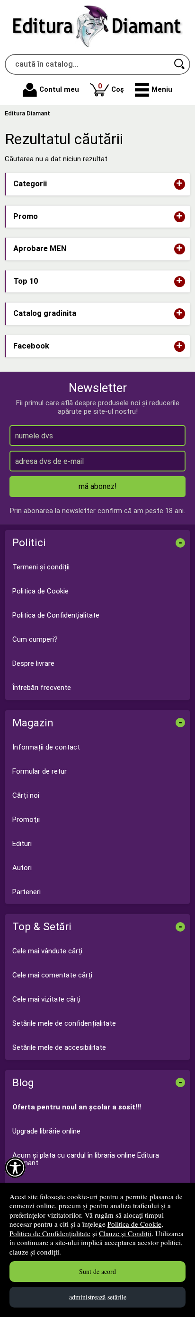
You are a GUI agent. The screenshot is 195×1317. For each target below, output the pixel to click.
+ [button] (179, 184)
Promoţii (26, 819)
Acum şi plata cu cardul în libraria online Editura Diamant (85, 1159)
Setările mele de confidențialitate (64, 1023)
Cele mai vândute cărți (47, 951)
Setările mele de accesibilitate (59, 1047)
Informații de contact (46, 747)
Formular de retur (39, 771)
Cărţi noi (25, 795)
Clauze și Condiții (125, 1233)
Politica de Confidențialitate (49, 1233)
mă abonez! (98, 486)
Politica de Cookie (134, 1224)
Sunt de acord (97, 1271)
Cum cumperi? (35, 639)
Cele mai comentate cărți (52, 975)
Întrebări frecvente (41, 687)
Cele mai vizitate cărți (46, 999)
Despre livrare (33, 663)
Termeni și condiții (41, 567)
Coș (111, 87)
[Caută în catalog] (179, 64)
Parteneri (26, 892)
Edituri (22, 843)
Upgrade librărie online (46, 1131)
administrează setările (97, 1296)
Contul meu (59, 89)
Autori (22, 867)
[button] (153, 89)
